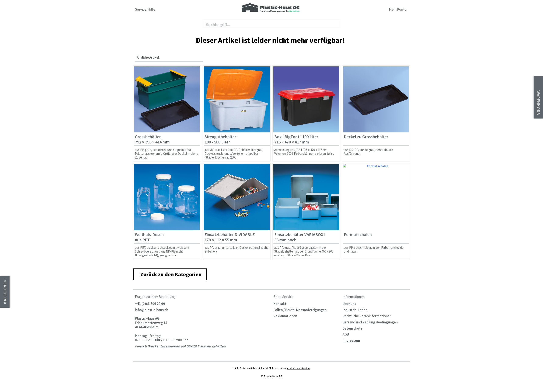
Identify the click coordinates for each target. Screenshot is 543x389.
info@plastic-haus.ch (151, 310)
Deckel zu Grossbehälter (366, 136)
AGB (346, 334)
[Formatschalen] (376, 197)
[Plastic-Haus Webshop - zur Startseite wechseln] (270, 8)
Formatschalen (358, 234)
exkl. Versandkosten (298, 368)
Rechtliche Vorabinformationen (367, 316)
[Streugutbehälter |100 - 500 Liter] (237, 99)
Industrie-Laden (355, 310)
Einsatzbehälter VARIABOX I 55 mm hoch (299, 237)
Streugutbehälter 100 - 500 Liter (220, 139)
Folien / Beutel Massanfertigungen (300, 310)
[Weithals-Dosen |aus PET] (167, 197)
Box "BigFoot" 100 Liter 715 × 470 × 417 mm (296, 139)
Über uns (349, 303)
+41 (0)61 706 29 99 (150, 303)
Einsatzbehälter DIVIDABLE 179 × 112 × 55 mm (229, 237)
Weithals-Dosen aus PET (149, 237)
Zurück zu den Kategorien (171, 274)
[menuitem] (375, 10)
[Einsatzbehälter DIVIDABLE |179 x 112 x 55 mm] (237, 197)
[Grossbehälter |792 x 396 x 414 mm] (167, 99)
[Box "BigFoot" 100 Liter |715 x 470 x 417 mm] (306, 99)
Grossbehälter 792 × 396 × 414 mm (152, 139)
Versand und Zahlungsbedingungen (370, 322)
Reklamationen (285, 316)
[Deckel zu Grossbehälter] (376, 99)
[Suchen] (335, 24)
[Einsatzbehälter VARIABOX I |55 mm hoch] (306, 197)
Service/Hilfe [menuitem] (145, 9)
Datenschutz (352, 328)
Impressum (351, 340)
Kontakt (279, 303)
